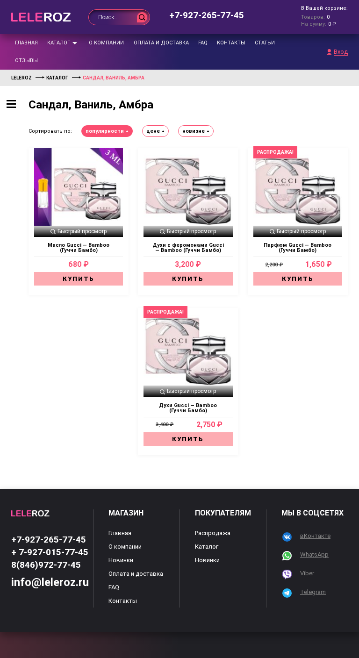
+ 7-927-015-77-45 (49, 552)
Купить (78, 278)
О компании (106, 43)
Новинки (120, 560)
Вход (341, 52)
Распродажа (212, 533)
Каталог (58, 43)
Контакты (231, 43)
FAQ (203, 43)
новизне (193, 131)
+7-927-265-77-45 (206, 15)
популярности (105, 131)
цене (153, 131)
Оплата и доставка (161, 43)
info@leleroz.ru (50, 582)
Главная (26, 43)
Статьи (265, 43)
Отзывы (26, 60)
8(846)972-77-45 (46, 564)
